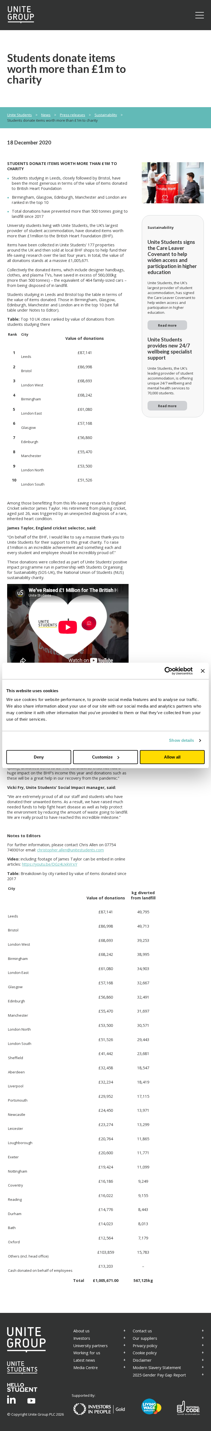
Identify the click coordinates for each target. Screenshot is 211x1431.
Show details (181, 740)
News (46, 114)
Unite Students (19, 114)
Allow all (172, 757)
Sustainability (106, 114)
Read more (167, 325)
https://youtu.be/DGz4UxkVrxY (49, 864)
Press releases (72, 114)
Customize (102, 757)
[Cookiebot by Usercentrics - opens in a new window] (169, 671)
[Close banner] (203, 671)
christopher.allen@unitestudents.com (70, 850)
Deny (39, 757)
